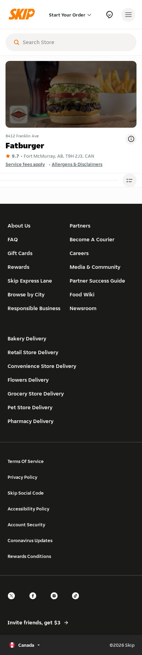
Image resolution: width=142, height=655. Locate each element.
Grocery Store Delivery (36, 393)
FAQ (13, 239)
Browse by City (26, 294)
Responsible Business (34, 308)
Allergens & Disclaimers (77, 164)
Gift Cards (20, 253)
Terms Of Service (26, 461)
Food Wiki (82, 294)
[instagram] (56, 601)
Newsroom (83, 308)
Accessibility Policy (28, 509)
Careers (79, 253)
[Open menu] (128, 15)
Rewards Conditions (29, 556)
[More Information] (130, 139)
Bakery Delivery (27, 338)
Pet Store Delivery (30, 407)
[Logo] (23, 15)
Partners (80, 225)
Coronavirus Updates (30, 540)
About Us (19, 225)
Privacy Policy (22, 477)
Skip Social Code (26, 493)
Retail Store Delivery (33, 352)
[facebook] (35, 601)
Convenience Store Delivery (42, 366)
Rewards (18, 267)
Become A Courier (92, 239)
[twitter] (13, 601)
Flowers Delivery (28, 379)
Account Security (26, 524)
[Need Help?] (109, 14)
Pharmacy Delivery (30, 421)
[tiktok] (77, 601)
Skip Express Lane (30, 280)
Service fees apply (25, 164)
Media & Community (95, 267)
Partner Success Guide (97, 280)
